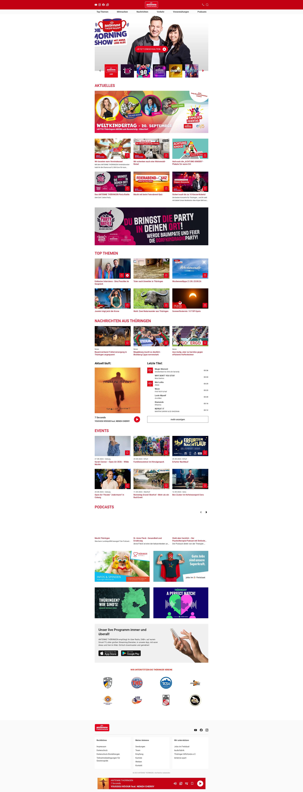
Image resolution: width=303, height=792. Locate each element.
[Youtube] (96, 5)
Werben (138, 762)
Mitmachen (122, 12)
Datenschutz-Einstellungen (108, 754)
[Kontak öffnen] (203, 5)
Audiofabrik (179, 750)
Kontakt (138, 765)
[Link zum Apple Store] (108, 653)
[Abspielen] (200, 783)
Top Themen (102, 12)
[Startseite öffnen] (151, 4)
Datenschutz (102, 750)
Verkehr (160, 12)
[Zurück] (201, 512)
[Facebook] (103, 5)
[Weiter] (206, 512)
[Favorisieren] (192, 783)
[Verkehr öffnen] (107, 5)
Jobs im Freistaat (181, 746)
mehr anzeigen (178, 419)
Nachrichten (142, 12)
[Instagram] (99, 5)
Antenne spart (180, 758)
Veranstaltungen (181, 12)
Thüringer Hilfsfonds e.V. (185, 754)
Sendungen (140, 746)
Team (137, 750)
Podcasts (202, 12)
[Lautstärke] (175, 783)
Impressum (101, 746)
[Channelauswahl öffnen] (207, 5)
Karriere (138, 758)
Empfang (139, 754)
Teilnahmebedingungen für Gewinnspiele (108, 759)
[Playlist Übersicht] (186, 783)
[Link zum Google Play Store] (131, 653)
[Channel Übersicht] (181, 783)
